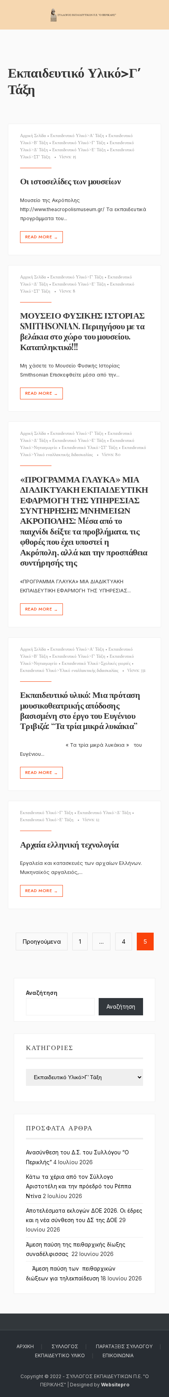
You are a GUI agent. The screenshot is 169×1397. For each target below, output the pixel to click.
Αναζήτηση (41, 993)
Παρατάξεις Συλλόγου (124, 1346)
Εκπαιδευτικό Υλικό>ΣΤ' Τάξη (90, 447)
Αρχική (25, 1346)
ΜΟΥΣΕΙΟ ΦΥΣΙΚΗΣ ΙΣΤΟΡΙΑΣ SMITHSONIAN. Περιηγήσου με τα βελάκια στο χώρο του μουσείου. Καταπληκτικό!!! (82, 331)
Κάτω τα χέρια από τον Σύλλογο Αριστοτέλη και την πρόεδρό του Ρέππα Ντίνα (78, 1186)
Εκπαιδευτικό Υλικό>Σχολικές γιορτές (96, 663)
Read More (41, 237)
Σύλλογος (64, 1346)
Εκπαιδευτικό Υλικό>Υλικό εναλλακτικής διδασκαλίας (69, 670)
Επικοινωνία (118, 1355)
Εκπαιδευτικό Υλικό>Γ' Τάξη (78, 142)
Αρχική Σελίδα (33, 135)
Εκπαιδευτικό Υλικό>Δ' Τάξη (104, 812)
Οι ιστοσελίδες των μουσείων (70, 181)
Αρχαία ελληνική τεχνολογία (69, 844)
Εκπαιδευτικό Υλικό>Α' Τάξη (77, 135)
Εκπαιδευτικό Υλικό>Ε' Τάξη (79, 149)
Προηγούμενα (41, 941)
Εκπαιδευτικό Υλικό (60, 1355)
